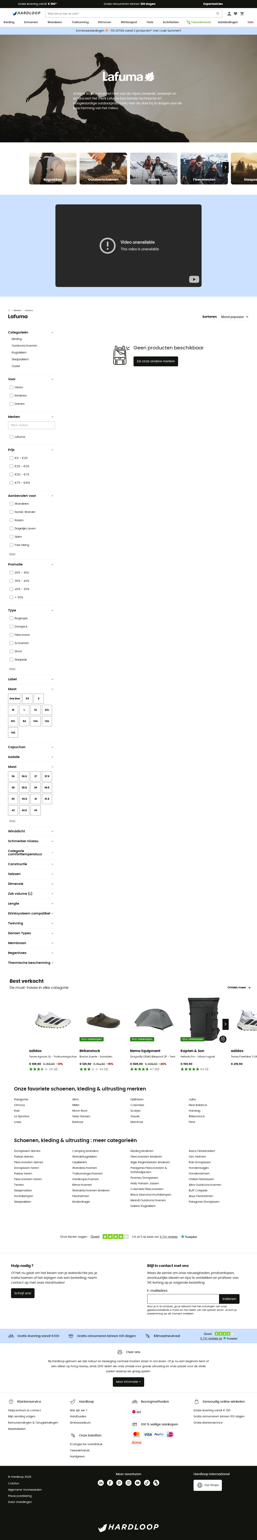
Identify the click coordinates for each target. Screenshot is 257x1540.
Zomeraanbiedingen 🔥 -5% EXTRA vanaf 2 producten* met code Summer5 (128, 30)
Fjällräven (137, 1099)
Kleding (9, 22)
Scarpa (135, 1110)
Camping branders (85, 1151)
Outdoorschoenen (24, 345)
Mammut (137, 1122)
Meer (12, 554)
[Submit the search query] (218, 14)
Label (12, 679)
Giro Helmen (197, 1156)
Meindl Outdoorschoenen (148, 1200)
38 (13, 787)
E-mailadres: (157, 1290)
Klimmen (104, 22)
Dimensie (15, 883)
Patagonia (21, 1099)
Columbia (137, 1105)
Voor (11, 379)
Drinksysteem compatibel (29, 913)
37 (35, 776)
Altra (75, 1099)
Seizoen (14, 874)
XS (27, 698)
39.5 (46, 787)
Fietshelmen (80, 1196)
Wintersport (129, 22)
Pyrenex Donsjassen (144, 1177)
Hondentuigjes (199, 1168)
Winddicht (16, 831)
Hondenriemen (199, 1173)
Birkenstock (197, 1116)
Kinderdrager (81, 1201)
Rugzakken (19, 352)
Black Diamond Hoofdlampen (151, 1194)
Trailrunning (80, 22)
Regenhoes (17, 953)
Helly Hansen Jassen (145, 1183)
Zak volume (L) (20, 893)
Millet (75, 1105)
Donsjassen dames (27, 1151)
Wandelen (55, 22)
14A (13, 732)
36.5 (24, 776)
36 (13, 776)
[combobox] (32, 425)
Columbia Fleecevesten (147, 1189)
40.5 (24, 799)
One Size (14, 698)
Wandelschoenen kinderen (91, 1190)
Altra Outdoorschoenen (205, 1185)
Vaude (135, 1116)
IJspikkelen (79, 1162)
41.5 (47, 799)
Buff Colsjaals (198, 1190)
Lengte (13, 903)
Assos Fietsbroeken (202, 1151)
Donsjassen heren (26, 1168)
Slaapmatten (23, 1190)
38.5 (24, 787)
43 (35, 810)
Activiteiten (171, 22)
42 (13, 810)
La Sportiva (21, 1116)
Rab (16, 1110)
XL (35, 710)
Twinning (15, 923)
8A (24, 721)
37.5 (47, 776)
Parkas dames (24, 1156)
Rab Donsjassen (200, 1162)
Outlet (16, 366)
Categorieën (18, 332)
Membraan (17, 943)
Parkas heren (23, 1173)
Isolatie (14, 757)
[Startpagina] (11, 310)
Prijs (11, 450)
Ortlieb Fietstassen (201, 1179)
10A (35, 721)
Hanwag (194, 1110)
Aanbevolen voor (22, 495)
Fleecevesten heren (28, 1179)
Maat (12, 689)
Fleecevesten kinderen (146, 1156)
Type (12, 610)
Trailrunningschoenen (87, 1173)
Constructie (17, 864)
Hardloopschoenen (85, 1179)
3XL (13, 721)
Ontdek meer (236, 987)
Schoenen (31, 22)
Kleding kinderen (142, 1151)
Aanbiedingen (228, 22)
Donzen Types (19, 933)
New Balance (198, 1105)
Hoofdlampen (23, 1196)
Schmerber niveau (23, 841)
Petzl (192, 1122)
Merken (17, 311)
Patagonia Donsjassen (204, 1201)
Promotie (15, 564)
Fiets (150, 22)
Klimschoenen (82, 1185)
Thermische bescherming (29, 962)
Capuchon (16, 747)
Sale (251, 22)
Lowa (17, 1122)
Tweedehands (199, 22)
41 (35, 799)
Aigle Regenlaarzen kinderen (150, 1162)
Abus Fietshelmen (201, 1196)
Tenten (19, 1185)
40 (13, 799)
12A (47, 721)
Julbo (192, 1099)
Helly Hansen (81, 1116)
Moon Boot (79, 1110)
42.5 (24, 810)
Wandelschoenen (84, 1168)
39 (35, 787)
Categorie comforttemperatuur (25, 852)
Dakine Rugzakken (143, 1206)
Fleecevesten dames (28, 1162)
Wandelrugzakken (84, 1156)
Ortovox (19, 1105)
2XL (47, 710)
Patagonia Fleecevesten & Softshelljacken (149, 1170)
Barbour (77, 1122)
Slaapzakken (20, 359)
